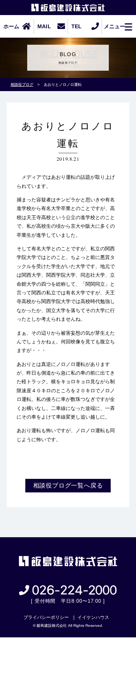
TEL (76, 26)
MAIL (44, 26)
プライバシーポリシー (46, 617)
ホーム (11, 26)
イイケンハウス (93, 617)
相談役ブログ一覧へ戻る (68, 485)
